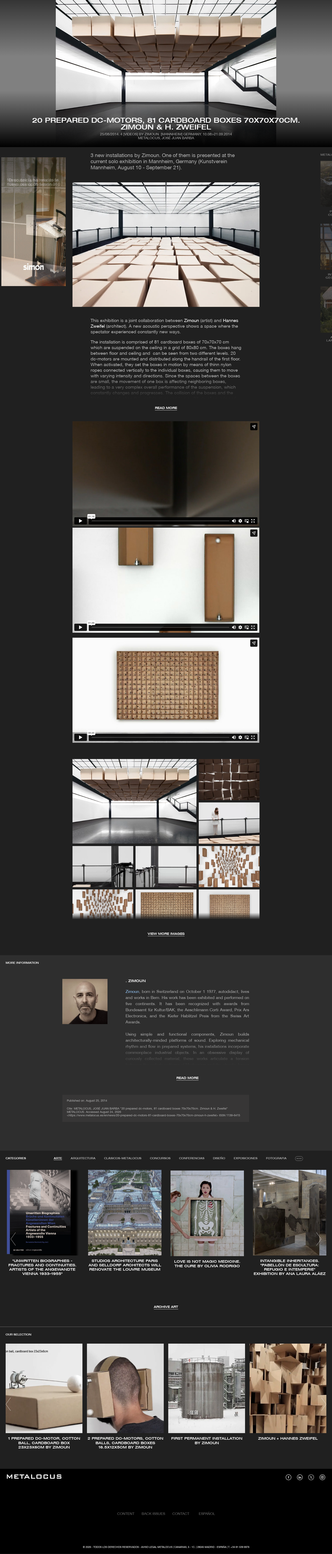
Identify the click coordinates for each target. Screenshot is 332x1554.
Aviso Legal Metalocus (156, 1547)
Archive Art (166, 1307)
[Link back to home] (34, 1477)
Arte (58, 1158)
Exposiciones (245, 1158)
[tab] (57, 1158)
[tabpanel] (166, 1240)
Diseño (219, 1158)
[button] (13, 1239)
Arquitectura (83, 1158)
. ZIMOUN (136, 981)
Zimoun (191, 321)
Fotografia (276, 1158)
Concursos (160, 1158)
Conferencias (191, 1158)
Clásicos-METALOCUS (122, 1158)
